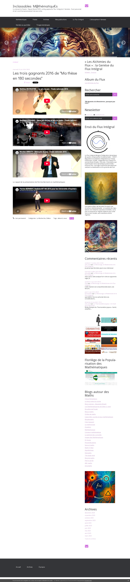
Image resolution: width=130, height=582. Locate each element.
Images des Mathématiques (94, 437)
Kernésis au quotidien (23, 25)
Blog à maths (89, 412)
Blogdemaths (89, 419)
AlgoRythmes (89, 450)
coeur (65, 218)
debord (60, 218)
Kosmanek (88, 294)
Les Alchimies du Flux (92, 83)
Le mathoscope (90, 425)
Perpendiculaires (90, 443)
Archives (46, 19)
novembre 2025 (90, 515)
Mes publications (61, 19)
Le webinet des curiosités (93, 435)
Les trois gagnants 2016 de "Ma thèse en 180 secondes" (45, 75)
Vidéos (48, 218)
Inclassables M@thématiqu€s (35, 6)
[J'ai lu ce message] (128, 580)
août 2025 (88, 523)
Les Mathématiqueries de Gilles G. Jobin (98, 407)
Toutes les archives (90, 539)
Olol (86, 283)
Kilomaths (88, 453)
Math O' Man (89, 448)
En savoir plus (88, 580)
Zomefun (88, 427)
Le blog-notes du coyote (93, 401)
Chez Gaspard (89, 422)
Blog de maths (89, 458)
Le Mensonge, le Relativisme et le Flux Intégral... (100, 265)
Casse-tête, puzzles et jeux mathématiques (99, 417)
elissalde (87, 273)
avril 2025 (88, 533)
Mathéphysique (90, 430)
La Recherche (41, 218)
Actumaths (88, 466)
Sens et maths (89, 445)
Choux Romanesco (91, 399)
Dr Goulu (88, 440)
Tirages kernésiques (43, 25)
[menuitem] (21, 19)
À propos (42, 567)
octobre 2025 (89, 518)
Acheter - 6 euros (90, 72)
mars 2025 (88, 536)
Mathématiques (21, 19)
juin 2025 (88, 528)
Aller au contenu (6, 2)
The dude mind (90, 455)
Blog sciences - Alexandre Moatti (95, 404)
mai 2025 (88, 531)
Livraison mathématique (93, 432)
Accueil (18, 567)
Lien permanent (20, 218)
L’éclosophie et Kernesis (98, 19)
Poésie (35, 19)
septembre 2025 (90, 520)
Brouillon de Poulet (91, 409)
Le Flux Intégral (78, 19)
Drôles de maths (90, 414)
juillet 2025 (88, 526)
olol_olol (87, 265)
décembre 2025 (90, 513)
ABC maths (88, 463)
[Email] (86, 5)
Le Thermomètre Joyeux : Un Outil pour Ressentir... (100, 304)
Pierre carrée (89, 461)
